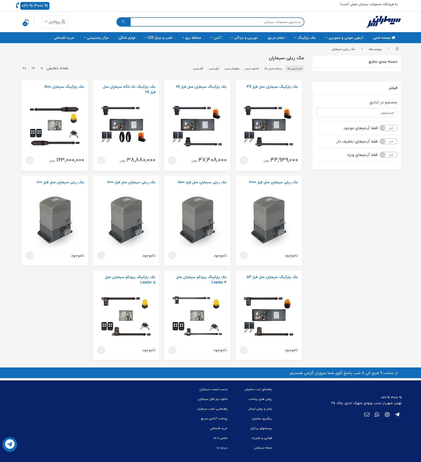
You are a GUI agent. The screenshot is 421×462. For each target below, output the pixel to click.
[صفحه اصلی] (397, 49)
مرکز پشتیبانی (97, 38)
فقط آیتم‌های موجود (361, 128)
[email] (367, 415)
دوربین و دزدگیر (246, 38)
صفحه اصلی (382, 38)
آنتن (217, 38)
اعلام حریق (276, 38)
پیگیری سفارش (262, 418)
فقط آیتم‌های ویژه (362, 154)
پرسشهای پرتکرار (261, 428)
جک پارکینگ (306, 38)
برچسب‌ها (375, 48)
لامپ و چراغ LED (160, 38)
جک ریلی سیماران (343, 48)
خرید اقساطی (64, 38)
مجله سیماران (263, 447)
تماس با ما (221, 438)
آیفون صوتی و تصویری (346, 38)
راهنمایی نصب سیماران (212, 408)
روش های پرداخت (260, 399)
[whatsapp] (377, 415)
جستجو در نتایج (383, 102)
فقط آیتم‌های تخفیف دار (357, 141)
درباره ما (222, 447)
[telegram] (397, 415)
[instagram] (387, 415)
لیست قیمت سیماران (214, 389)
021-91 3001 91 (35, 6)
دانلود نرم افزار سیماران (213, 399)
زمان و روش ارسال (260, 408)
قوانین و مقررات (261, 438)
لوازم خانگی (126, 38)
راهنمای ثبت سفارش (258, 389)
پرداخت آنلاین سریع (214, 418)
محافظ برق (193, 38)
